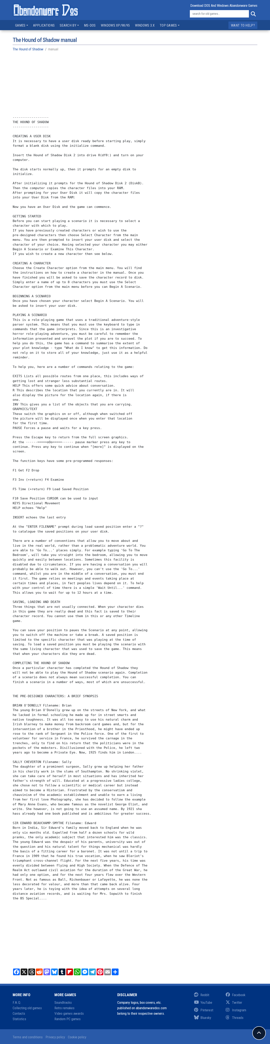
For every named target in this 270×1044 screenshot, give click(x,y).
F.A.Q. (17, 1002)
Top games (168, 25)
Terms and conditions (28, 1037)
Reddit (204, 995)
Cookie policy (77, 1037)
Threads (237, 1018)
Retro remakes (64, 1008)
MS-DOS (90, 25)
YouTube (206, 1002)
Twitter (237, 1002)
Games (20, 25)
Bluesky (205, 1018)
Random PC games (67, 1019)
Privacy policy (55, 1037)
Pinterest (206, 1010)
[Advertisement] (135, 85)
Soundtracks (63, 1002)
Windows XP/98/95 (115, 25)
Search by (68, 25)
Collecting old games (27, 1008)
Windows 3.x (145, 25)
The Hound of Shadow (28, 49)
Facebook (238, 995)
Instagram (239, 1010)
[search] (253, 13)
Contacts (19, 1013)
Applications (44, 25)
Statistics (19, 1019)
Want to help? (243, 25)
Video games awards (69, 1013)
